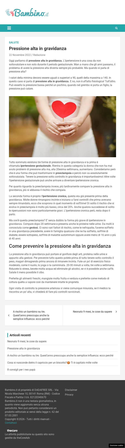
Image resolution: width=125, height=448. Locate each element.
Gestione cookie (116, 445)
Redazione (39, 55)
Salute (14, 42)
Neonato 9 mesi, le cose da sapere (92, 311)
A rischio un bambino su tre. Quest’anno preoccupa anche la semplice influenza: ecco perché (31, 315)
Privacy (69, 394)
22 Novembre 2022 (20, 55)
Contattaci (11, 422)
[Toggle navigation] (9, 28)
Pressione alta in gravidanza (23, 348)
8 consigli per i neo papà (21, 369)
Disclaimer (71, 389)
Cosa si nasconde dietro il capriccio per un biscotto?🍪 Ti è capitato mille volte (52, 362)
